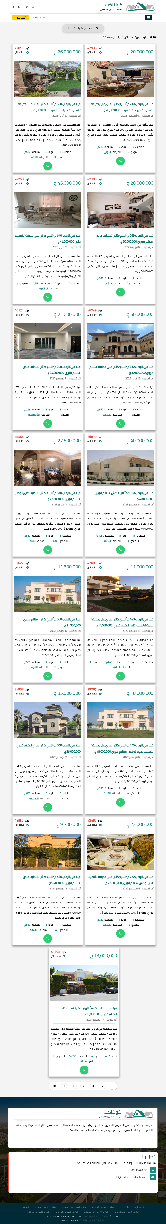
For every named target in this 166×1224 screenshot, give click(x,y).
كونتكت (25, 1207)
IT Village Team (92, 1220)
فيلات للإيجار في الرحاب (126, 1212)
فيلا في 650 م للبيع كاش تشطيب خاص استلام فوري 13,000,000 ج (88, 1011)
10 (54, 1085)
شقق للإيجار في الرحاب (132, 1207)
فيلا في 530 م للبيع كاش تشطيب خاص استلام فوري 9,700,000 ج (52, 880)
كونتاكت (140, 1125)
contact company (96, 1216)
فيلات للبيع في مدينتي (38, 1212)
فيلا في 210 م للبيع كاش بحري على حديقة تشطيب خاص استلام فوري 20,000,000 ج (122, 107)
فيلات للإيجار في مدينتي (96, 1212)
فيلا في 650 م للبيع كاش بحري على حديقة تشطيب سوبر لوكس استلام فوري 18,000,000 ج (122, 748)
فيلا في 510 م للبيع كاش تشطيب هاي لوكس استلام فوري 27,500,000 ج (48, 496)
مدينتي (51, 1125)
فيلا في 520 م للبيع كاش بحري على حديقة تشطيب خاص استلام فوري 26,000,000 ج (49, 107)
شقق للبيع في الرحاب (103, 1207)
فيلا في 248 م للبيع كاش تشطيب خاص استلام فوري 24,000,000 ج (52, 370)
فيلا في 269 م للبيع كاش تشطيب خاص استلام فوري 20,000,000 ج (124, 238)
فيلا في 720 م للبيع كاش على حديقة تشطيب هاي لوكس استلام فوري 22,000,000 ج (120, 880)
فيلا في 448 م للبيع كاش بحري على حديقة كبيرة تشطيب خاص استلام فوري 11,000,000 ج (122, 622)
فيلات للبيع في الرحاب (66, 1212)
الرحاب (40, 1125)
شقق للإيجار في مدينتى (74, 1207)
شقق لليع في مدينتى (45, 1207)
